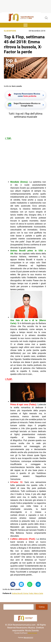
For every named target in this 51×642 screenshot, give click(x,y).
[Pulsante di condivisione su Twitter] (21, 584)
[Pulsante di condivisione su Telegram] (38, 584)
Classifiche (10, 31)
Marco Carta (38, 593)
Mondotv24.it (28, 637)
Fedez (31, 593)
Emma (25, 593)
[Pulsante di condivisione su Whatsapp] (29, 584)
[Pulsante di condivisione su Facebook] (12, 584)
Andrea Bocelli (17, 593)
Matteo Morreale (32, 633)
